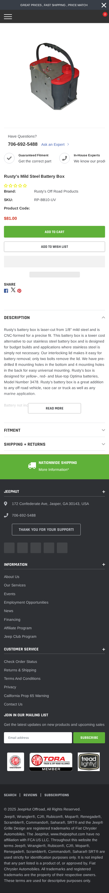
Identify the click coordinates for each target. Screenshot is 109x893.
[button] (16, 186)
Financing (12, 619)
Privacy (10, 687)
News (8, 611)
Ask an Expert (53, 144)
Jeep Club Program (20, 636)
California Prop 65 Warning (26, 696)
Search (10, 795)
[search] (21, 16)
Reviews (31, 795)
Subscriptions (56, 795)
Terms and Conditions (22, 678)
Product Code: (17, 208)
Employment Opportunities (26, 602)
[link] (9, 548)
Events (9, 594)
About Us (11, 577)
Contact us (13, 704)
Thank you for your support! (46, 529)
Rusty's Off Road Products (56, 191)
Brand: (10, 191)
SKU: (8, 200)
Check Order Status (20, 661)
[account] (89, 17)
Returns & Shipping (20, 670)
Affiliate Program (18, 628)
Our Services (15, 585)
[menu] (8, 17)
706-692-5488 (23, 144)
